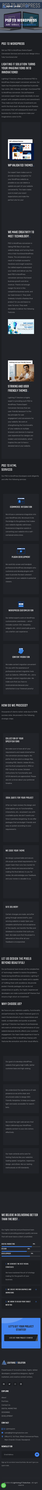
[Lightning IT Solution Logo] (11, 6)
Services (15, 24)
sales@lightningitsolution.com (16, 1433)
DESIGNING (6, 1412)
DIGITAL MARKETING (9, 1408)
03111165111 (10, 1429)
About (4, 1398)
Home (8, 24)
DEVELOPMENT (7, 1416)
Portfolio (5, 1401)
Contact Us (6, 1405)
